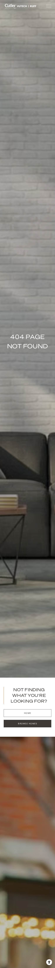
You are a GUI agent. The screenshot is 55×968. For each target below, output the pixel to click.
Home (27, 713)
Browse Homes (27, 723)
